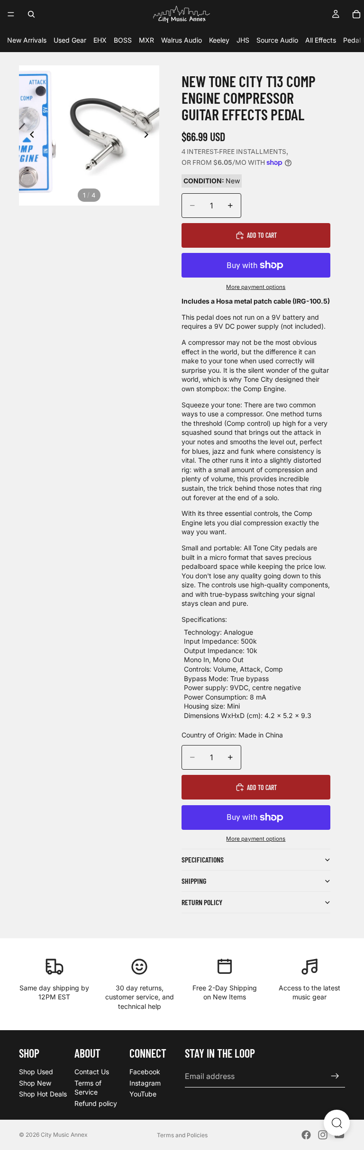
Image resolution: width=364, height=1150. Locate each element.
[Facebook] (306, 1135)
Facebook (144, 1071)
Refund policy (95, 1103)
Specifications (203, 859)
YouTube (142, 1094)
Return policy (202, 902)
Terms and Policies (182, 1135)
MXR (146, 40)
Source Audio (277, 40)
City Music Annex (64, 1134)
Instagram (145, 1082)
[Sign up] (335, 1076)
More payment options (255, 287)
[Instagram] (322, 1135)
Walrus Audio (181, 40)
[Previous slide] (29, 135)
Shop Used (36, 1071)
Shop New (35, 1082)
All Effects (320, 40)
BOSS (123, 40)
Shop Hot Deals (43, 1094)
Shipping (194, 880)
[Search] (31, 14)
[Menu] (11, 14)
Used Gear (70, 40)
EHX (100, 40)
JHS (243, 40)
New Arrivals (26, 40)
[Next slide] (148, 135)
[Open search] (337, 1123)
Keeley (219, 40)
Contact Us (91, 1071)
